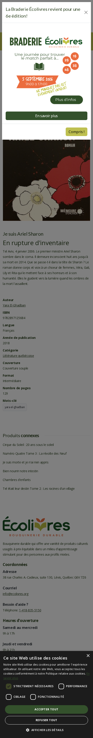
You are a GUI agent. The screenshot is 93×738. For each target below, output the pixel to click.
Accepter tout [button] (46, 709)
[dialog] (46, 694)
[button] (46, 730)
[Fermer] (86, 12)
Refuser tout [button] (46, 720)
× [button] (88, 655)
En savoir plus (46, 115)
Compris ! (76, 131)
